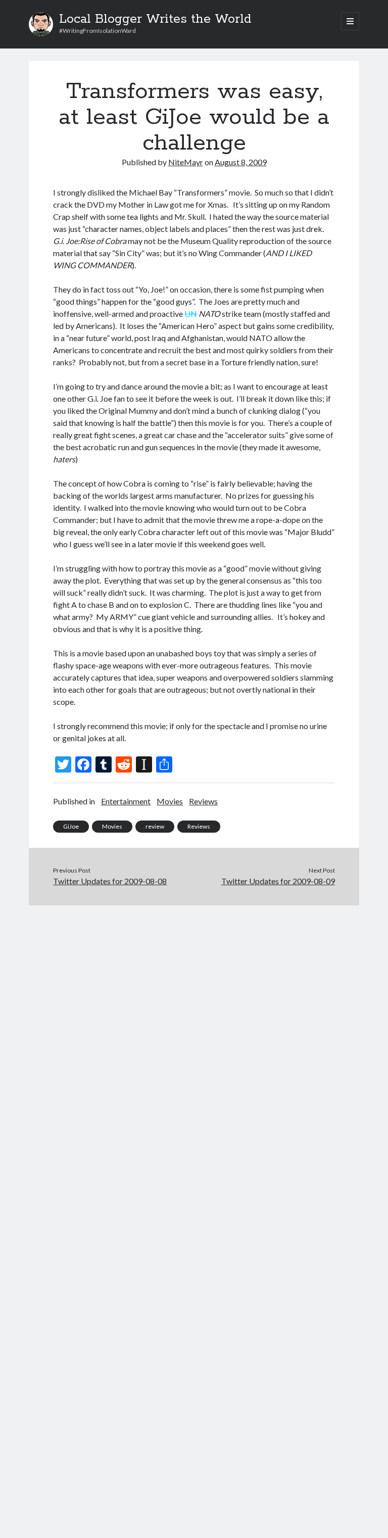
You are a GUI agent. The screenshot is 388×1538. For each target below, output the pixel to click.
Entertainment (126, 801)
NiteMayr (185, 162)
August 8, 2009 (241, 162)
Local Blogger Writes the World (155, 19)
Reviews (203, 801)
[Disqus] (194, 1031)
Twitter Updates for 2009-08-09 (278, 881)
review (155, 826)
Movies (170, 801)
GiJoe (71, 826)
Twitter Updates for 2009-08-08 (110, 881)
